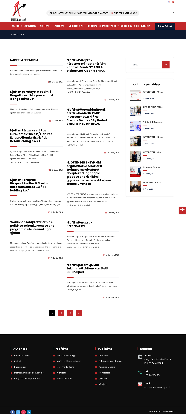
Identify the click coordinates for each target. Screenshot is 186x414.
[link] (182, 210)
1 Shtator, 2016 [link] (113, 153)
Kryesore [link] (17, 25)
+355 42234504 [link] (152, 375)
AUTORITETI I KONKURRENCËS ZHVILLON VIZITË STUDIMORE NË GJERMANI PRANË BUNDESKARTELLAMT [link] (153, 152)
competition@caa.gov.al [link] (157, 387)
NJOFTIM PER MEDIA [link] (24, 60)
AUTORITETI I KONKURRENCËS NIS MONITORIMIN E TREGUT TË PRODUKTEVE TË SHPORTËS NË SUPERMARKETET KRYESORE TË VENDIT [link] (153, 137)
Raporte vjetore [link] (107, 366)
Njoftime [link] (45, 25)
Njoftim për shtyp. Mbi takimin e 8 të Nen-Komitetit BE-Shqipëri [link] (87, 268)
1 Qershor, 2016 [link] (112, 297)
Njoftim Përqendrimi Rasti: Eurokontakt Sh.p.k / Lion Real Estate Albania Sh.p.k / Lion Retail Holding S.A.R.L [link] (31, 135)
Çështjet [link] (103, 378)
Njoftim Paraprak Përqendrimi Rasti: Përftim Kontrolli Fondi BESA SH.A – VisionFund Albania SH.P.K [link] (86, 65)
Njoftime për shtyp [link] (66, 355)
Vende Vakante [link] (64, 378)
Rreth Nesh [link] (30, 25)
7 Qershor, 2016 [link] (112, 255)
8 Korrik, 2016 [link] (113, 213)
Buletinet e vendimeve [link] (110, 361)
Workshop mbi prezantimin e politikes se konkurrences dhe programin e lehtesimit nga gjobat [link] (32, 227)
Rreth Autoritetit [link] (22, 355)
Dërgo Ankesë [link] (165, 26)
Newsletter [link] (104, 372)
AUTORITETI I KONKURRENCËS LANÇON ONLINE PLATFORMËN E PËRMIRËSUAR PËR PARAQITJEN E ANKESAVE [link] (58, 13)
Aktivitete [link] (61, 372)
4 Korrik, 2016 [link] (57, 212)
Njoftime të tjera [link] (65, 366)
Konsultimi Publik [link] (130, 25)
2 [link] (61, 313)
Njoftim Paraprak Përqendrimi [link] (79, 224)
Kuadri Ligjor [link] (20, 366)
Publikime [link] (59, 25)
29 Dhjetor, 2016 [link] (56, 82)
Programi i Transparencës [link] (101, 25)
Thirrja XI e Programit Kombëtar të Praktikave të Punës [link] (153, 122)
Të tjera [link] (103, 384)
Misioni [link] (17, 361)
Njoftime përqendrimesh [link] (69, 361)
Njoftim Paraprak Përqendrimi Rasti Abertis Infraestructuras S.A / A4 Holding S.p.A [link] (29, 185)
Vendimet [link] (104, 355)
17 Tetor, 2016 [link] (57, 121)
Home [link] (13, 34)
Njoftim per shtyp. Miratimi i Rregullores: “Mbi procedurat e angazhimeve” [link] (31, 95)
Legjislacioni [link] (76, 25)
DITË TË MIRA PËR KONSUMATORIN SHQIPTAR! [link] (130, 13)
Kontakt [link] (145, 25)
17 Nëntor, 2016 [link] (112, 100)
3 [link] (70, 313)
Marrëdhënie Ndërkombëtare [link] (29, 372)
